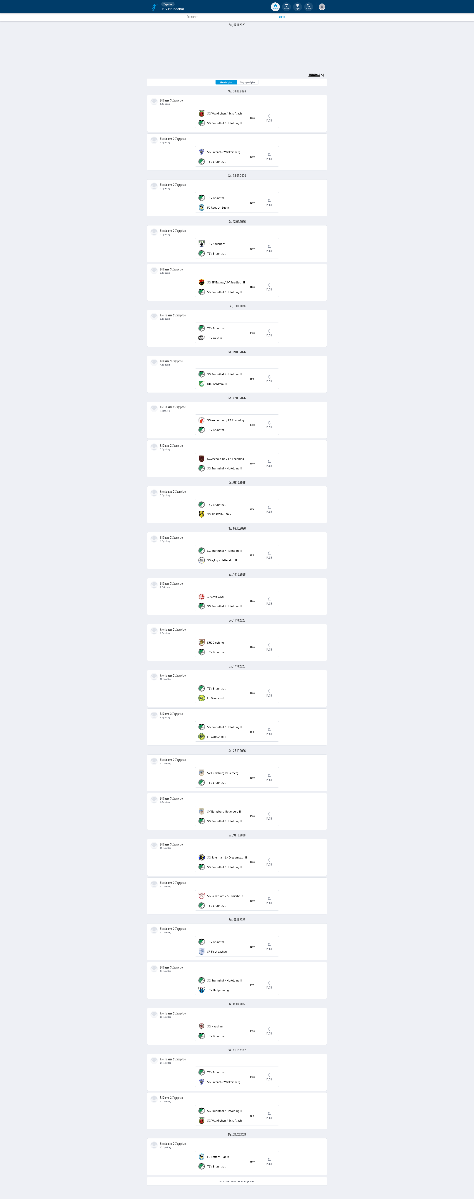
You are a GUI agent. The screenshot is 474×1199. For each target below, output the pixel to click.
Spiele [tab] (282, 17)
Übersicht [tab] (192, 17)
